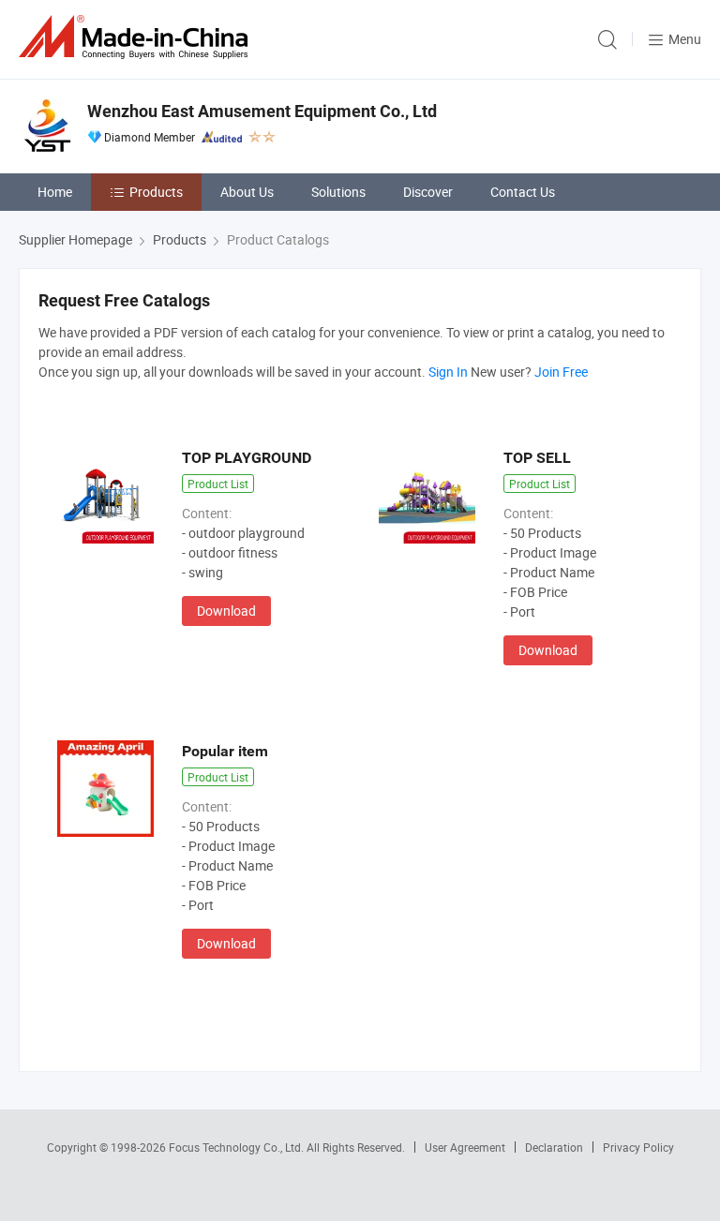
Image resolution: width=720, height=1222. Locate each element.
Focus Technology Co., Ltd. (238, 1147)
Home (55, 192)
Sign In (448, 371)
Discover (428, 192)
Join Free (561, 371)
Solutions (338, 192)
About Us (247, 192)
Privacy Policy (638, 1147)
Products (156, 192)
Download (226, 610)
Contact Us (522, 192)
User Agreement (465, 1147)
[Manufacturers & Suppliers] (137, 37)
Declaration (554, 1147)
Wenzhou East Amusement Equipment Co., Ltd (262, 111)
